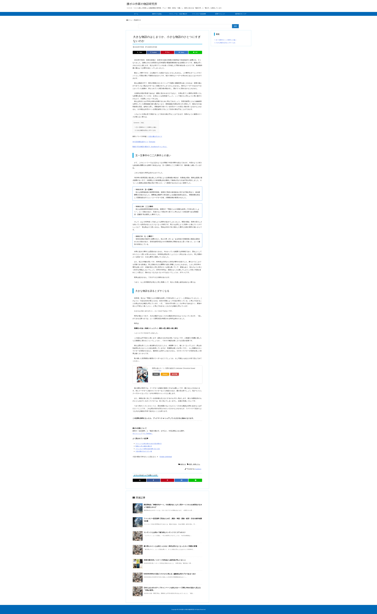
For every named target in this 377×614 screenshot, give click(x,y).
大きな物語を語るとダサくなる (145, 130)
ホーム (130, 20)
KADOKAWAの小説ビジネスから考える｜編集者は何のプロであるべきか (170, 574)
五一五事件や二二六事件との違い (146, 127)
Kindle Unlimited (166, 457)
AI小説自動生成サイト (140, 142)
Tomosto (152, 142)
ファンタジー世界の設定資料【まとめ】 (147, 449)
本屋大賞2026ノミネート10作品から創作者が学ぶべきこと (165, 560)
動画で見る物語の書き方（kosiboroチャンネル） (150, 147)
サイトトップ (137, 433)
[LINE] (195, 480)
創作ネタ (138, 20)
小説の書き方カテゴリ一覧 (143, 451)
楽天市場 (174, 374)
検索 (235, 26)
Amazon (165, 374)
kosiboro (198, 469)
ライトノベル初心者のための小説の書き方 (148, 443)
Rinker (160, 370)
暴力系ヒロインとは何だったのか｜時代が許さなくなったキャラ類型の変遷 (170, 546)
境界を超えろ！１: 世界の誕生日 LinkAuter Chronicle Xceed (173, 368)
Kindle (156, 374)
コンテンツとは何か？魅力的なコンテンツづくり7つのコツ (165, 532)
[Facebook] (153, 480)
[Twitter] (139, 480)
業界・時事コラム (194, 464)
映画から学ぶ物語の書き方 (143, 446)
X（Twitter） (148, 433)
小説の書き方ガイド (155, 136)
